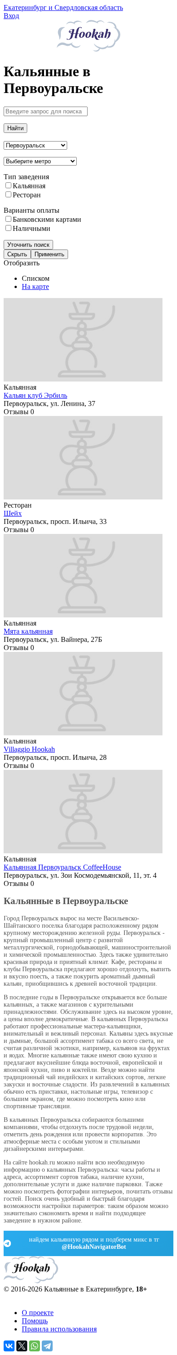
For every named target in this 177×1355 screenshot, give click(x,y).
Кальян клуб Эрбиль (35, 395)
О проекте (38, 1312)
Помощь (35, 1321)
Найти (15, 128)
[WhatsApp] (34, 1345)
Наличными (31, 228)
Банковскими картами (47, 219)
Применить (49, 254)
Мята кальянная (28, 631)
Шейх (13, 513)
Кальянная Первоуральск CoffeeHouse (62, 867)
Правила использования (59, 1329)
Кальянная (29, 186)
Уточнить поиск (28, 244)
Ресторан (27, 195)
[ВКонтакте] (9, 1345)
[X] (21, 1345)
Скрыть (17, 254)
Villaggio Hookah (29, 749)
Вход (11, 16)
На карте (35, 286)
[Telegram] (47, 1345)
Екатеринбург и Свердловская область (63, 7)
